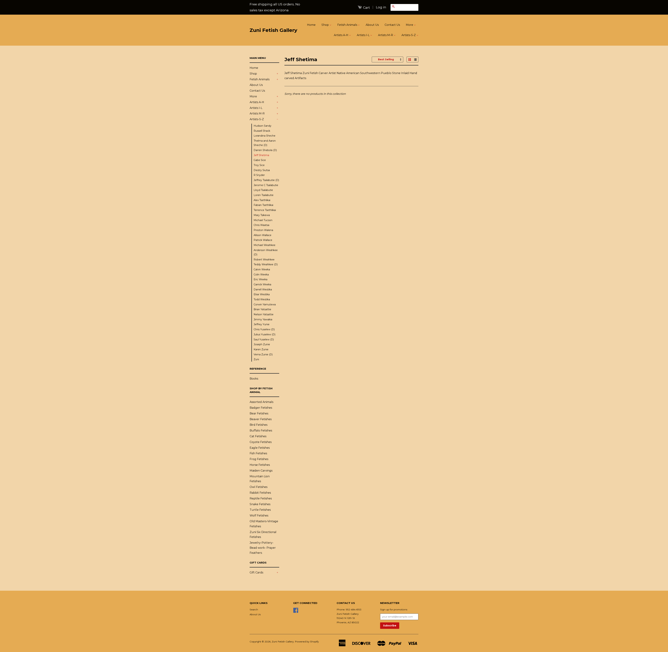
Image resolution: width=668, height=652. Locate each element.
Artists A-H (341, 35)
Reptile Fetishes (261, 498)
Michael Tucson (263, 220)
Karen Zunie (261, 349)
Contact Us (392, 24)
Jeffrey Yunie (261, 324)
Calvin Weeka (262, 269)
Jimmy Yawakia (263, 319)
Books (254, 378)
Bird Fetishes (258, 424)
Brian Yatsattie (262, 309)
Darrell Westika (263, 289)
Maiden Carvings (261, 470)
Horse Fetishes (260, 464)
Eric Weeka (260, 279)
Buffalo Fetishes (261, 430)
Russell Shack (262, 130)
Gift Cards (256, 572)
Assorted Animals (261, 402)
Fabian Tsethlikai (263, 205)
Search (254, 609)
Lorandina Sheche (264, 135)
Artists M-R (386, 35)
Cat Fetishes (258, 436)
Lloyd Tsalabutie (263, 190)
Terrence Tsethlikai (265, 210)
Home (311, 24)
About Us (372, 24)
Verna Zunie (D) (263, 354)
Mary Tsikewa (262, 215)
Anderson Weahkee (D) (266, 252)
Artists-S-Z (408, 35)
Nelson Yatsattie (263, 314)
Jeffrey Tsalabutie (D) (266, 180)
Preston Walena (263, 230)
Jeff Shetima (261, 155)
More (410, 24)
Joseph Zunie (262, 344)
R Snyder (259, 175)
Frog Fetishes (259, 459)
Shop (325, 24)
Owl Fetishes (258, 487)
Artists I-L (363, 35)
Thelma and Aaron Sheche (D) (265, 143)
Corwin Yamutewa (265, 304)
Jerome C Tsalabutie (266, 185)
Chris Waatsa (261, 225)
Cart (366, 8)
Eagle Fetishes (260, 447)
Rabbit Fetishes (260, 492)
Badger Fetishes (261, 407)
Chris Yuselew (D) (264, 329)
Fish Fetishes (258, 453)
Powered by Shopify (307, 641)
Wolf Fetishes (259, 515)
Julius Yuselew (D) (264, 334)
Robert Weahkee (264, 259)
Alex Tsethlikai (262, 200)
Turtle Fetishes (260, 509)
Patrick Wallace (263, 240)
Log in (381, 7)
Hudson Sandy (262, 125)
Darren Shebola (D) (265, 150)
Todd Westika (262, 299)
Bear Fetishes (259, 413)
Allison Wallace (262, 235)
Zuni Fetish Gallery (273, 30)
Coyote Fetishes (261, 442)
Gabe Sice (260, 160)
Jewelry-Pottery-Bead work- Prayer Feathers (263, 547)
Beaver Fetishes (261, 419)
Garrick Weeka (262, 284)
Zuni (256, 359)
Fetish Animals (347, 24)
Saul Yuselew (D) (264, 339)
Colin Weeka (261, 274)
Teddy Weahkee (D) (266, 264)
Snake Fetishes (260, 504)
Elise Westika (262, 294)
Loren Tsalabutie (263, 195)
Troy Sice (259, 165)
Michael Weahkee (264, 245)
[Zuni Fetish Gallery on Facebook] (295, 611)
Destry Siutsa (262, 170)
